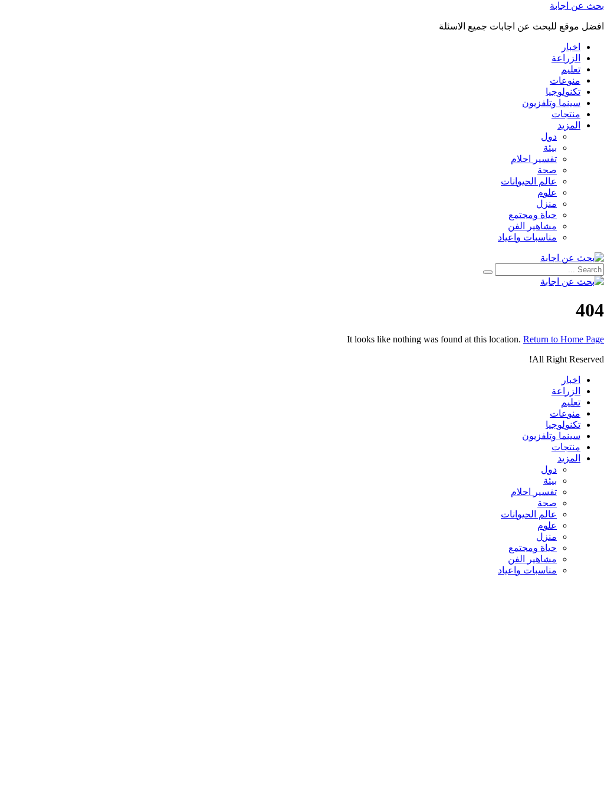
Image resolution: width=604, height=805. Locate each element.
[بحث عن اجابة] (572, 258)
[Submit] (488, 272)
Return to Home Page (563, 339)
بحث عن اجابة (577, 6)
